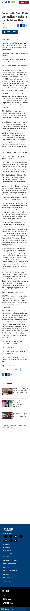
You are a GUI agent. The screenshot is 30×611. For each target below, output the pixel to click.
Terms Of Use (7, 581)
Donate (24, 2)
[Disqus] (15, 460)
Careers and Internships (9, 563)
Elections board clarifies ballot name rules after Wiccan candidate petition (20, 415)
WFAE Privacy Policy (8, 577)
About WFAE (6, 556)
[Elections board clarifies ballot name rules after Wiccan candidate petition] (7, 415)
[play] (3, 609)
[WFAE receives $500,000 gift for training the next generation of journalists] (7, 391)
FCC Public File (7, 574)
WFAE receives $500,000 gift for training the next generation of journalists (20, 390)
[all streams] (28, 609)
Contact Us (6, 567)
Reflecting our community (10, 560)
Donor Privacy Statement (10, 570)
